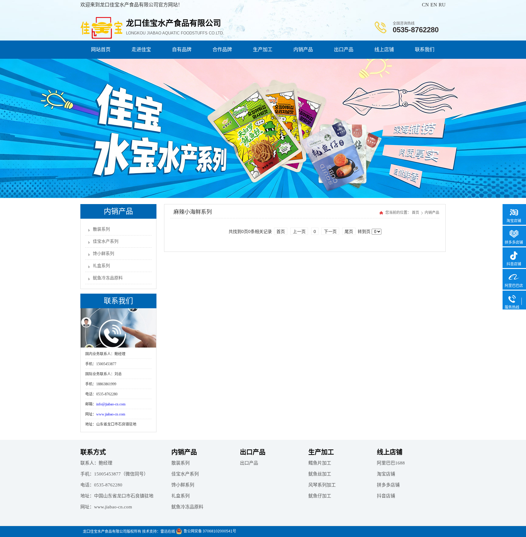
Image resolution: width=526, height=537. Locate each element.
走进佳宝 (141, 49)
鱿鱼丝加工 (319, 474)
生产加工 (262, 49)
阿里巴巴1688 (391, 463)
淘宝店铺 (386, 474)
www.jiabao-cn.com (110, 414)
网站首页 (100, 49)
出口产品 (343, 49)
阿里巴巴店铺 (514, 289)
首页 (415, 212)
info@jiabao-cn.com (110, 404)
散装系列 (101, 229)
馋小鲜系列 (103, 253)
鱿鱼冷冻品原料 (108, 278)
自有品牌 (181, 49)
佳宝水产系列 (105, 241)
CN (425, 4)
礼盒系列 (101, 265)
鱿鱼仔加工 (319, 495)
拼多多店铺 (388, 484)
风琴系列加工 (322, 484)
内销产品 (303, 49)
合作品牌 (222, 49)
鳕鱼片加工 (319, 463)
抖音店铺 (386, 495)
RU (442, 4)
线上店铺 (384, 49)
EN (433, 4)
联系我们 (424, 49)
